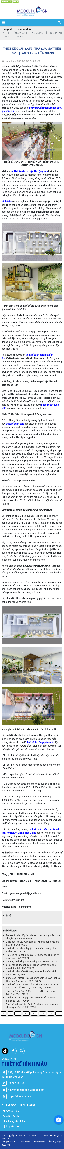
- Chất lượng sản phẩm (13, 1121)
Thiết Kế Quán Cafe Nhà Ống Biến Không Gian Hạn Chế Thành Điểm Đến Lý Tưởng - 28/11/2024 (32, 986)
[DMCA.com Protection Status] (10, 1)
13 (42, 1013)
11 (26, 1013)
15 (59, 1013)
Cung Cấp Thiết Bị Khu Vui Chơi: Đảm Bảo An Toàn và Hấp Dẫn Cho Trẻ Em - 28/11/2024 (33, 979)
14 (50, 1013)
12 (34, 1013)
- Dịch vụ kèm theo (11, 1126)
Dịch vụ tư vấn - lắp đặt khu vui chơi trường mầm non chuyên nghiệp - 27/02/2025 (33, 937)
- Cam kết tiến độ (10, 1116)
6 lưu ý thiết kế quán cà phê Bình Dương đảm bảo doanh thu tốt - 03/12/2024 (31, 966)
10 (18, 1013)
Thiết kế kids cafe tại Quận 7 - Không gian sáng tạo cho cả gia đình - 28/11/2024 (32, 1006)
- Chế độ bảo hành (11, 1111)
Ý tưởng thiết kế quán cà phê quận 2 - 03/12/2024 (31, 961)
